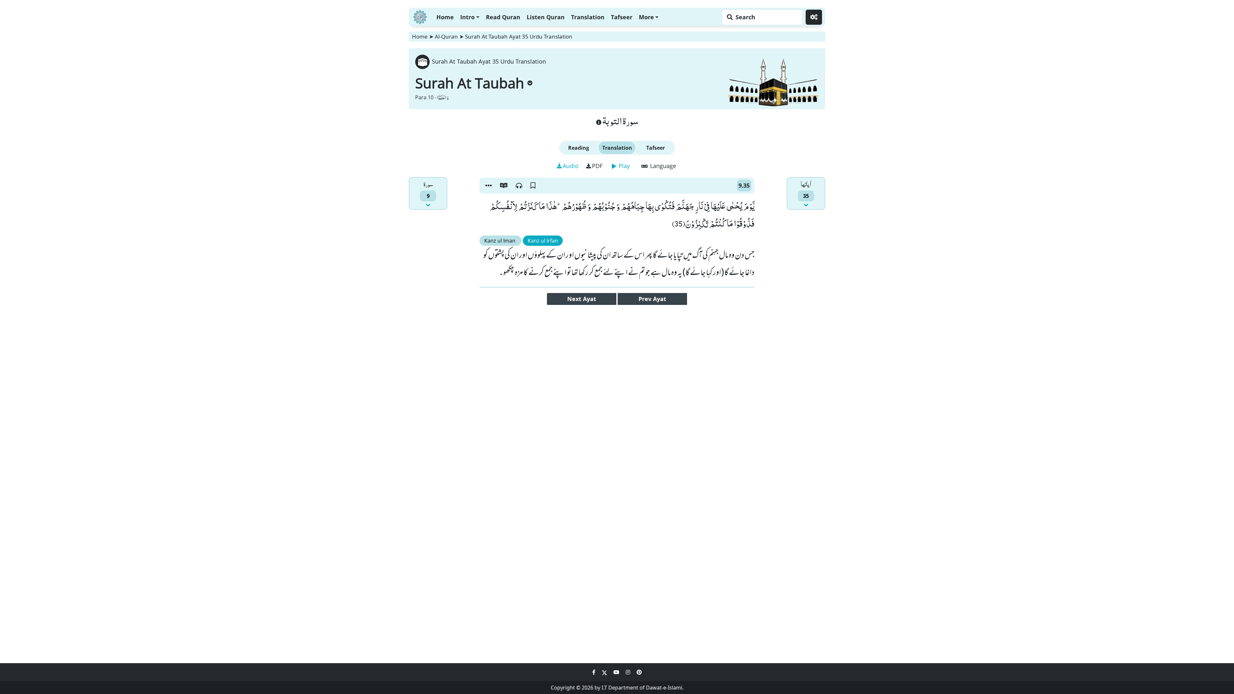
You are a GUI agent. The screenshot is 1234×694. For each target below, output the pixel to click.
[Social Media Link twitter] (605, 672)
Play (623, 166)
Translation (587, 17)
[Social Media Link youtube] (617, 672)
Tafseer (621, 17)
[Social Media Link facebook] (594, 672)
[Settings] (814, 17)
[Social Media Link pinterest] (639, 672)
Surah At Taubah (469, 83)
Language (662, 166)
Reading (578, 147)
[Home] (420, 16)
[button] (488, 185)
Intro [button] (467, 17)
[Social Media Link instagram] (628, 672)
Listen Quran (546, 17)
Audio (570, 166)
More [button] (646, 17)
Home (445, 17)
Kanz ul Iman (500, 240)
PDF (597, 166)
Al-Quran (446, 36)
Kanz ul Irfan (543, 240)
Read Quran (503, 17)
